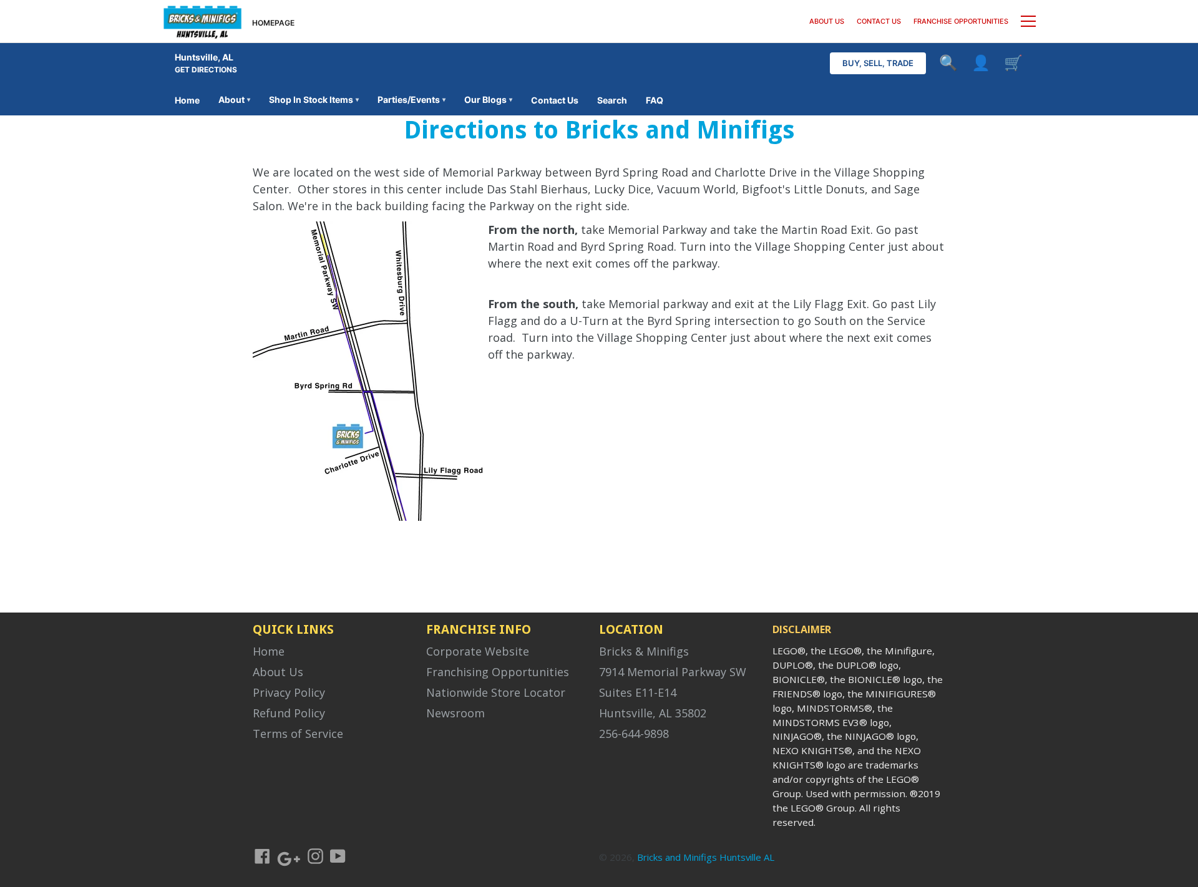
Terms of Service (298, 733)
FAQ (654, 100)
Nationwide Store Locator (495, 692)
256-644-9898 (634, 733)
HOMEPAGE (273, 22)
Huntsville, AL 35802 (652, 712)
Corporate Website (477, 651)
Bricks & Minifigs (644, 651)
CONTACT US (879, 21)
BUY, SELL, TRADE (877, 63)
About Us (278, 671)
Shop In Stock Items (314, 99)
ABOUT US (826, 21)
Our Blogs (488, 99)
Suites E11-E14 (637, 692)
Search (612, 100)
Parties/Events (411, 99)
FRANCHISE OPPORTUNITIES (960, 21)
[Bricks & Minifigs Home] (202, 21)
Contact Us (554, 100)
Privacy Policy (289, 692)
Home (187, 100)
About (234, 99)
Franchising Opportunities (497, 671)
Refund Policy (289, 712)
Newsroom (455, 712)
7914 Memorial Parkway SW (672, 671)
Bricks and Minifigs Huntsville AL (705, 857)
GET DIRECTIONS (206, 69)
